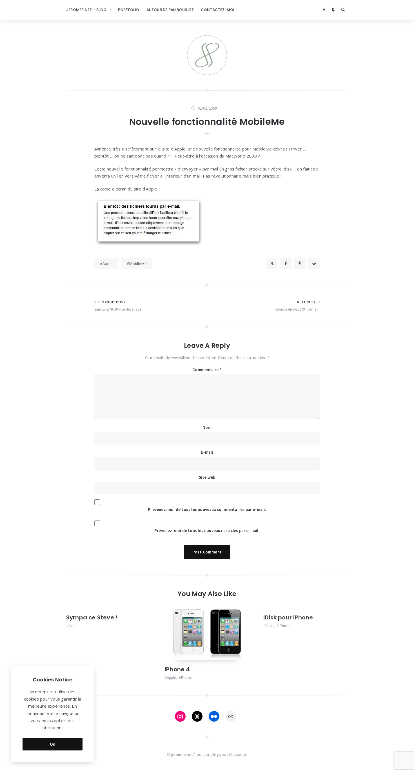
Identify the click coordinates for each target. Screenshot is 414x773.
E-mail (207, 452)
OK (52, 744)
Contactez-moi (218, 9)
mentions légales (211, 754)
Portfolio (128, 9)
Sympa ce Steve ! (91, 617)
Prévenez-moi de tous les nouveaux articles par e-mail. (207, 530)
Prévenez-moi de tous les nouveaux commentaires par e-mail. (207, 509)
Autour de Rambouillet (170, 9)
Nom (207, 427)
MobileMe (138, 263)
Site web (207, 477)
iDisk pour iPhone (288, 617)
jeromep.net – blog (86, 9)
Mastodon (238, 754)
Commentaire (207, 369)
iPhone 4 (177, 669)
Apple (108, 263)
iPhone (186, 677)
